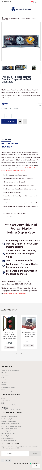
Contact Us (4, 380)
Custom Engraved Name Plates (10, 370)
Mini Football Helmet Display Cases (11, 426)
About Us (4, 382)
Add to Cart (11, 121)
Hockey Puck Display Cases (9, 428)
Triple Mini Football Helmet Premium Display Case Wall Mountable (16, 79)
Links (21, 2)
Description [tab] (6, 139)
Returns (3, 384)
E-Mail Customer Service (8, 387)
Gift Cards (4, 372)
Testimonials (5, 375)
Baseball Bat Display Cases (9, 416)
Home (2, 17)
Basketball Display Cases (8, 421)
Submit (35, 453)
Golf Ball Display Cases (8, 433)
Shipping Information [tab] (9, 143)
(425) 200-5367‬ (5, 400)
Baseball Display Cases (8, 419)
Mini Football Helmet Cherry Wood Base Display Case (28, 334)
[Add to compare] (25, 121)
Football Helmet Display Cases (10, 423)
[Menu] (10, 2)
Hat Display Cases (6, 436)
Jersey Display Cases (7, 431)
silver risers (17, 217)
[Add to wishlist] (20, 121)
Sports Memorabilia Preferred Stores (11, 392)
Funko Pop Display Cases (8, 440)
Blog (2, 377)
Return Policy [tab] (6, 147)
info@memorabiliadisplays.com (10, 405)
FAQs (2, 389)
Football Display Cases (7, 438)
